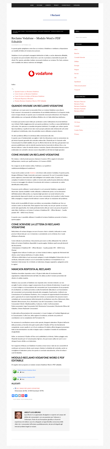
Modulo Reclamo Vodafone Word (27, 370)
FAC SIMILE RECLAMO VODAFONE (28, 388)
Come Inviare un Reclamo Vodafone (26, 94)
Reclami (55, 17)
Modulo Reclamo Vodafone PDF (26, 377)
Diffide (76, 61)
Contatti (76, 126)
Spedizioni (77, 82)
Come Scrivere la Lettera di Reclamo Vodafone (29, 96)
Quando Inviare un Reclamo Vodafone (27, 91)
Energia (76, 65)
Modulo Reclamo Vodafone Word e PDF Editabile (30, 101)
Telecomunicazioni (26, 399)
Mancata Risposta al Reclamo (24, 98)
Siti (75, 78)
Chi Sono (77, 122)
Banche (76, 53)
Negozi (76, 69)
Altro (75, 49)
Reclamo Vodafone (80, 106)
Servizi (76, 73)
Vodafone (33, 173)
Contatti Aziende (79, 57)
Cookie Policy (78, 130)
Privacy (76, 134)
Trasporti (77, 90)
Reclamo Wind (79, 111)
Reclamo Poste (79, 104)
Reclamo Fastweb (79, 109)
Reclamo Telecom (79, 101)
